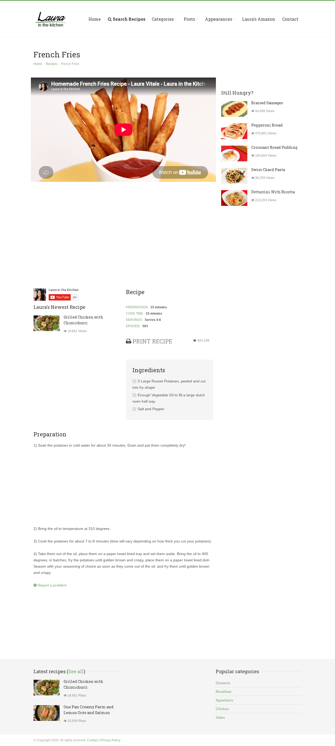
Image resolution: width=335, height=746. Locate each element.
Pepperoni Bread (267, 125)
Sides (220, 717)
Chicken (222, 709)
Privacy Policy (110, 740)
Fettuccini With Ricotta (273, 191)
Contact (290, 19)
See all (76, 671)
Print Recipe (152, 341)
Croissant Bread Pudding (274, 147)
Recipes (52, 64)
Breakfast (223, 691)
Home (94, 19)
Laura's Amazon (258, 19)
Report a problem (52, 585)
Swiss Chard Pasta (268, 169)
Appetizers (224, 700)
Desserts (223, 683)
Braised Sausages (267, 102)
